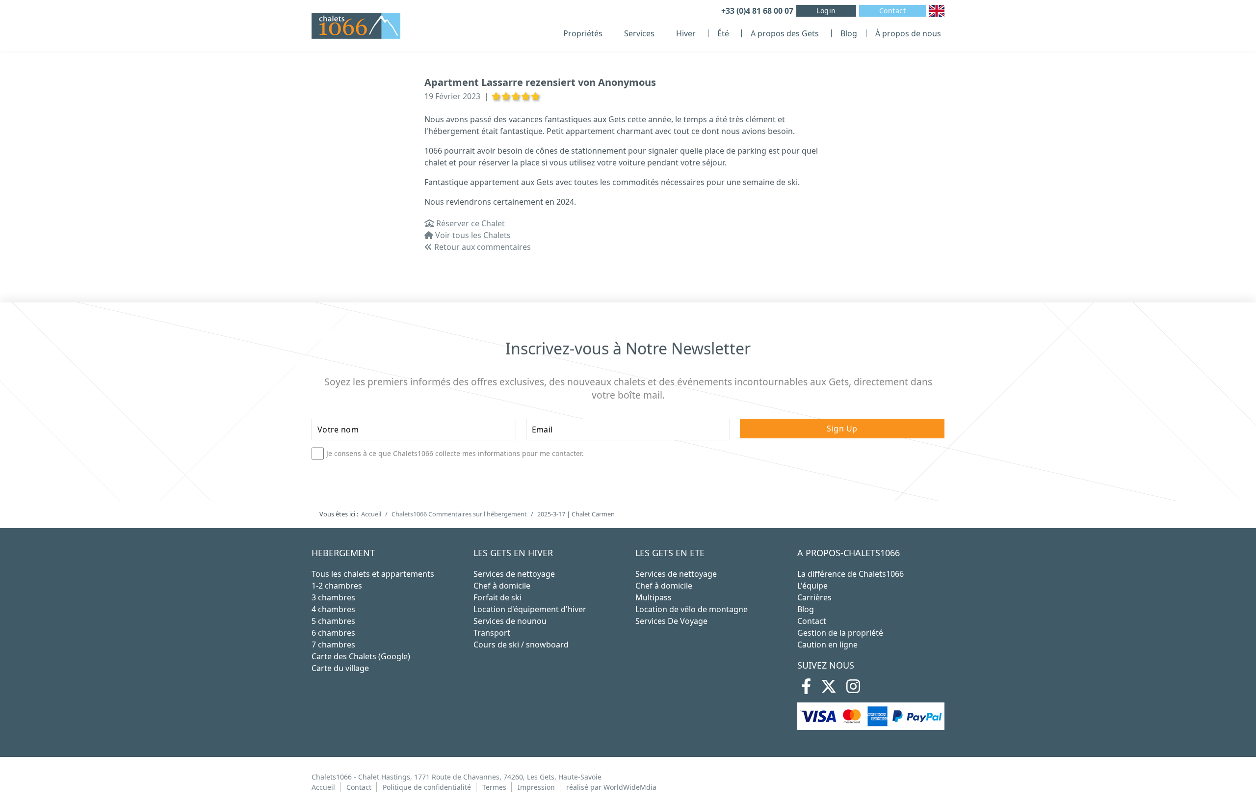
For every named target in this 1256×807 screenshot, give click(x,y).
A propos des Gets (785, 33)
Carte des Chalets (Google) (361, 656)
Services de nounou (510, 621)
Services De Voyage (671, 621)
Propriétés (582, 33)
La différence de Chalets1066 (850, 573)
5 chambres (333, 621)
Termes (494, 787)
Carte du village (340, 668)
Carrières (814, 597)
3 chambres (333, 597)
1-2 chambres (337, 585)
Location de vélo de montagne (691, 609)
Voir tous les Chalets (472, 235)
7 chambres (333, 644)
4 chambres (333, 609)
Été (723, 33)
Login (826, 10)
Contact (892, 10)
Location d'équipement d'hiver (529, 609)
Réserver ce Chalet (469, 223)
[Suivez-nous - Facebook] (806, 689)
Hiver (686, 33)
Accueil (323, 787)
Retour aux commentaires (481, 247)
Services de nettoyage (514, 573)
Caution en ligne (827, 644)
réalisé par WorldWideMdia (611, 787)
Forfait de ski (497, 597)
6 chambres (333, 632)
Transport (491, 632)
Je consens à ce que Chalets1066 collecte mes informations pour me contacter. (455, 453)
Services (639, 33)
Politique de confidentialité (427, 787)
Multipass (653, 597)
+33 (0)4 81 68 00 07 (757, 10)
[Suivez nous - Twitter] (828, 689)
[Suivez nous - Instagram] (853, 689)
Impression (536, 787)
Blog (848, 33)
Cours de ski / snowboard (521, 644)
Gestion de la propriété (840, 632)
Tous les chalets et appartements (373, 573)
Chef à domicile (501, 585)
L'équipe (812, 585)
